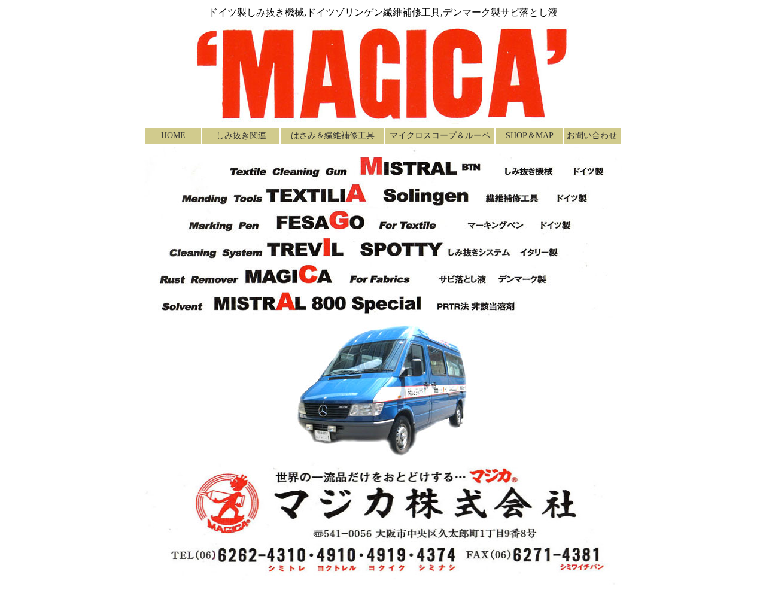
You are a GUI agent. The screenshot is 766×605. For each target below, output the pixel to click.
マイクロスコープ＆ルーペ (440, 135)
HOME (173, 135)
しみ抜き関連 (241, 135)
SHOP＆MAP (530, 135)
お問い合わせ (592, 135)
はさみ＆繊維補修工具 (333, 135)
